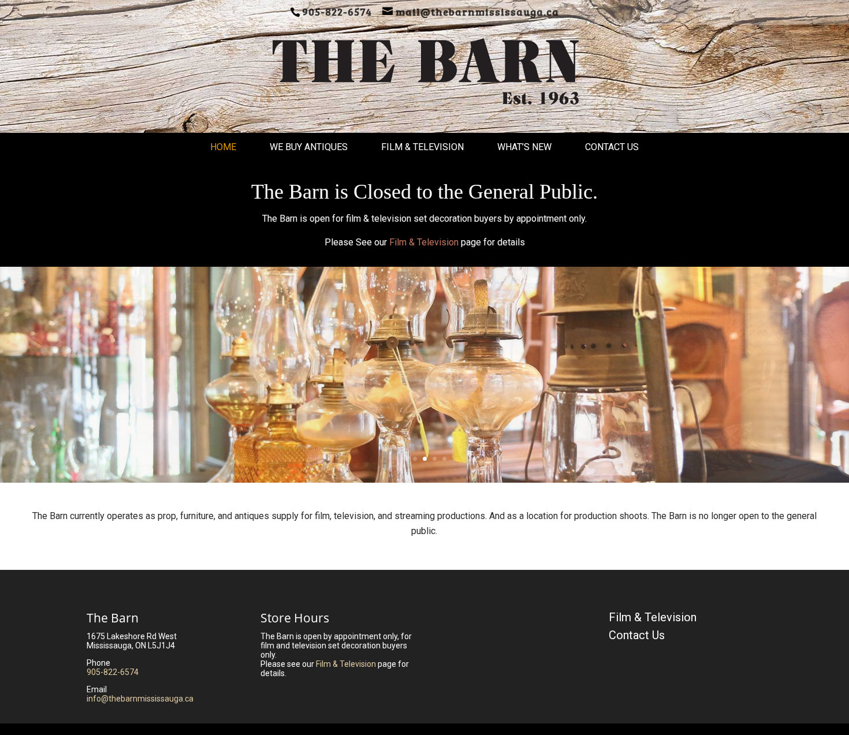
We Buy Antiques (309, 146)
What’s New (524, 146)
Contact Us (612, 146)
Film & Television (422, 146)
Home (223, 146)
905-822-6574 (113, 672)
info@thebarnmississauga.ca (140, 698)
